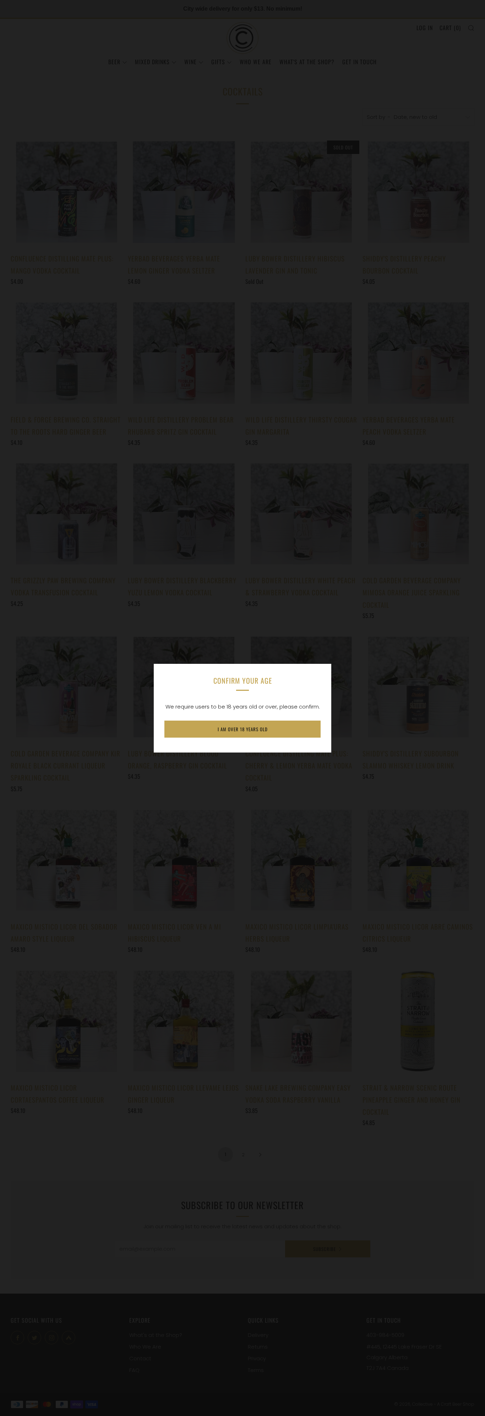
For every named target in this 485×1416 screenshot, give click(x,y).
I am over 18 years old (243, 729)
